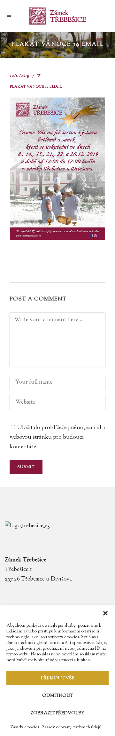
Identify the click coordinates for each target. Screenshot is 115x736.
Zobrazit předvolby (57, 713)
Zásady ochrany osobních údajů (72, 727)
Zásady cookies (25, 727)
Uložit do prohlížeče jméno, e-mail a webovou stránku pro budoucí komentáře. (57, 437)
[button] (105, 613)
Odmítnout (57, 696)
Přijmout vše (57, 678)
